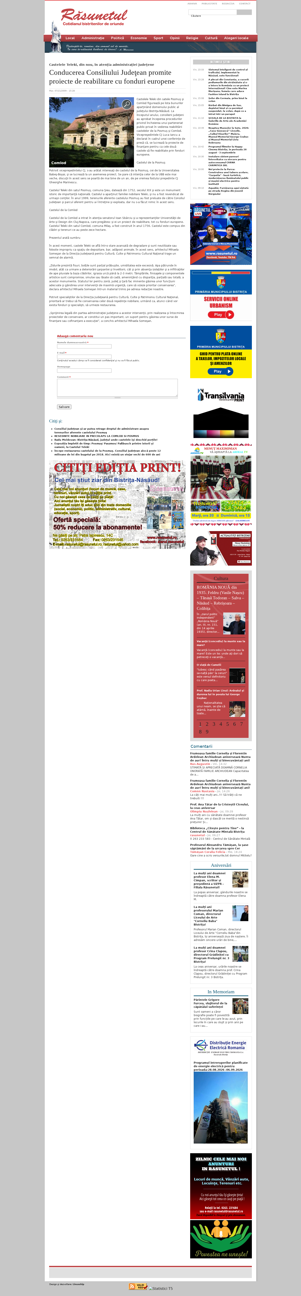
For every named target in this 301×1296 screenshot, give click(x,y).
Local (70, 38)
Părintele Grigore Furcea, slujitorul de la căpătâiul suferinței (210, 1030)
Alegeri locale (236, 38)
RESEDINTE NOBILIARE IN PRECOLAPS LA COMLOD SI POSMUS (96, 436)
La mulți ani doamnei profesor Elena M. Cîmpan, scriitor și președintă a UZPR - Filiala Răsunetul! (209, 906)
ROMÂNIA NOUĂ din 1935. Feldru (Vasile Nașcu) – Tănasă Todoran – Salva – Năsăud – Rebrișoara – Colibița (220, 598)
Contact (245, 3)
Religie (192, 38)
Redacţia (228, 3)
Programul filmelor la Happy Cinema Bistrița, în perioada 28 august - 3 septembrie (227, 149)
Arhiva (192, 3)
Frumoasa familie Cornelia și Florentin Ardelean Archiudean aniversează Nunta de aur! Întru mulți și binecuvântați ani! (220, 783)
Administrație (93, 38)
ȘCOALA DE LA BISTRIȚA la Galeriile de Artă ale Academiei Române (227, 121)
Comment (64, 377)
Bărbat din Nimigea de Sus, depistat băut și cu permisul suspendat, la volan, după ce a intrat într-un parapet (227, 109)
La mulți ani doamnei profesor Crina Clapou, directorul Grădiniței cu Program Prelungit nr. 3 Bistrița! (211, 981)
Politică (117, 38)
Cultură (211, 38)
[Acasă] (94, 17)
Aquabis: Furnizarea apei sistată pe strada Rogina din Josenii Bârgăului (228, 191)
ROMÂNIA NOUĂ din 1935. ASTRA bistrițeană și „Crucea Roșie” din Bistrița (220, 676)
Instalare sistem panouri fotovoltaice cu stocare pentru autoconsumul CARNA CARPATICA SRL (227, 161)
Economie (139, 38)
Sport (158, 38)
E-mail (61, 353)
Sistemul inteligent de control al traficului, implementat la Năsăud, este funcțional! (228, 72)
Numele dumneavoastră (72, 342)
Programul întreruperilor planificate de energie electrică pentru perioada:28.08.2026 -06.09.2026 (221, 1092)
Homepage (63, 366)
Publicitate (209, 3)
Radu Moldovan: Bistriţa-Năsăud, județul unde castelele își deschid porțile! (106, 439)
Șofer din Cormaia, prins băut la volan (227, 99)
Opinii (175, 38)
